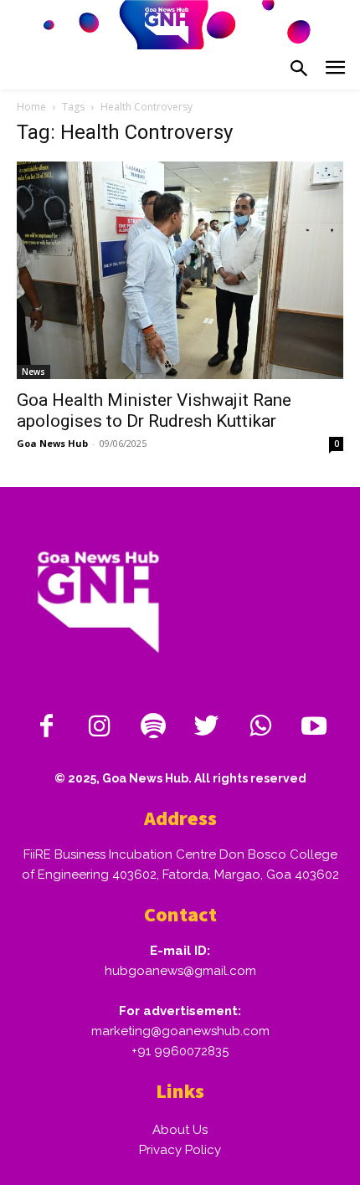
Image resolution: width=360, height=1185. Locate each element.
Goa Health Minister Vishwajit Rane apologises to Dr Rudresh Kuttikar (154, 410)
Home (31, 107)
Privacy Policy (180, 1149)
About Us (180, 1129)
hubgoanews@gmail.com (180, 970)
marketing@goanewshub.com (180, 1031)
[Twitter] (206, 727)
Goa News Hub (52, 443)
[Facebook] (46, 727)
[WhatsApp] (260, 727)
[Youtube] (314, 727)
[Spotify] (153, 727)
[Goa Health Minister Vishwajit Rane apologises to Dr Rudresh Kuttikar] (180, 270)
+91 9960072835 (180, 1051)
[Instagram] (99, 727)
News (33, 371)
